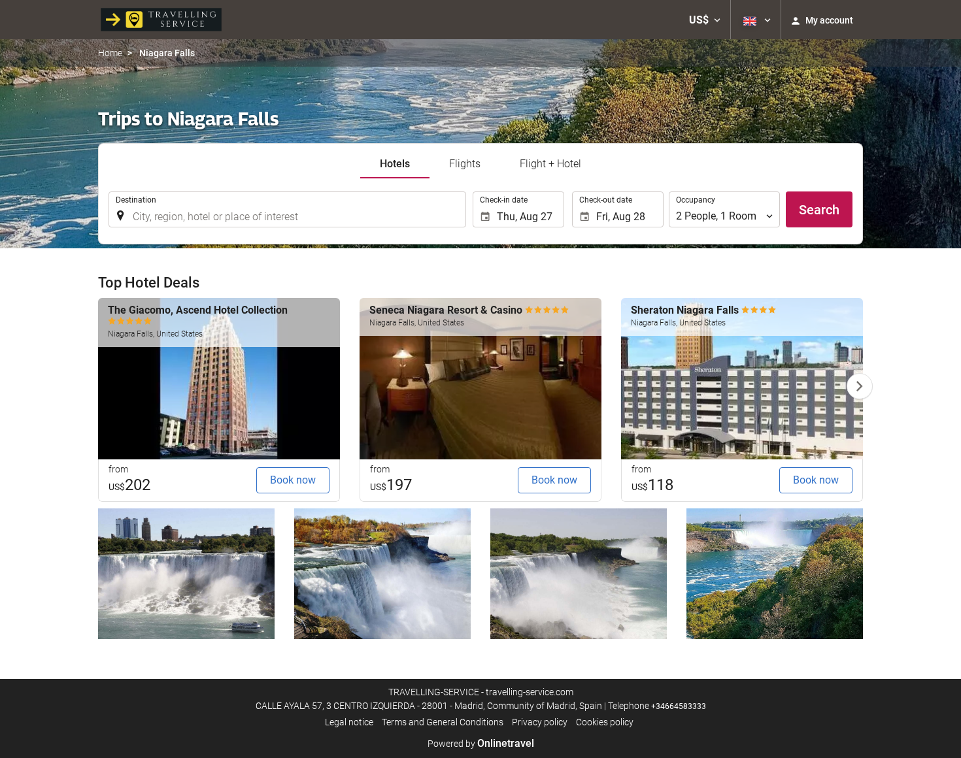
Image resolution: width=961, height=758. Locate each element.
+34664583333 (678, 706)
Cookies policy (604, 722)
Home (110, 53)
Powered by (481, 743)
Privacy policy (539, 722)
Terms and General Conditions (442, 722)
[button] (704, 19)
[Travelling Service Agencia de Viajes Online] (161, 19)
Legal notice (349, 722)
